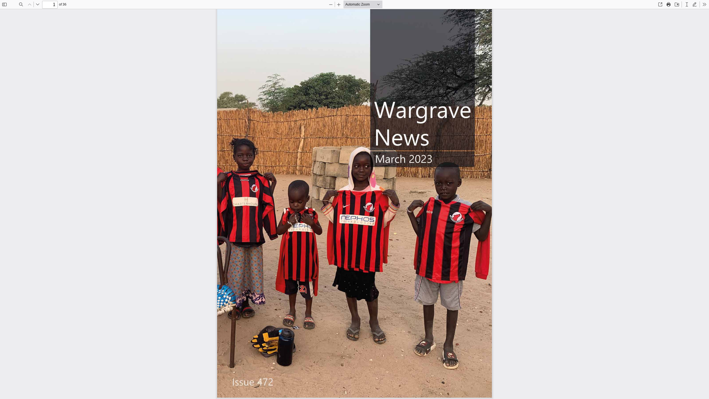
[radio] (687, 4)
